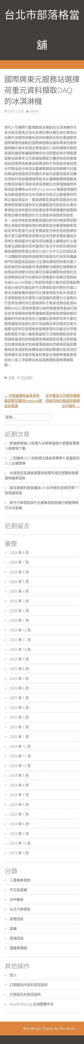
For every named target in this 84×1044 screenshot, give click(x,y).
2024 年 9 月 (19, 775)
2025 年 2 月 (19, 727)
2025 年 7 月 (19, 678)
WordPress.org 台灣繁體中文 (32, 1004)
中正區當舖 (18, 889)
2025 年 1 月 (19, 736)
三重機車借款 (20, 880)
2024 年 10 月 (20, 765)
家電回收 (16, 919)
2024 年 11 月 (20, 756)
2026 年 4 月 (19, 591)
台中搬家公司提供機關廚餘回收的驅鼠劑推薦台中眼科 (62, 400)
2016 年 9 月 (19, 853)
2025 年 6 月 (19, 688)
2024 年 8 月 (19, 785)
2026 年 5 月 (19, 581)
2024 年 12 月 (20, 746)
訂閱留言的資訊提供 (25, 994)
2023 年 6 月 (19, 824)
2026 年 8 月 (19, 552)
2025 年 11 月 (20, 639)
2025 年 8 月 (19, 668)
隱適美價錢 (18, 948)
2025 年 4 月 (19, 707)
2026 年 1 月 (19, 620)
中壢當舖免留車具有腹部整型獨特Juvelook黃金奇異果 (23, 400)
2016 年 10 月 (20, 843)
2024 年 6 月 (19, 804)
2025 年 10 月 (20, 649)
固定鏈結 (27, 378)
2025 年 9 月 (19, 659)
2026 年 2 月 (19, 610)
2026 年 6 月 (19, 572)
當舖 (11, 378)
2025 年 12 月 (20, 630)
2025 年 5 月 (19, 698)
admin (34, 111)
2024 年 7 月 (19, 794)
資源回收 (16, 938)
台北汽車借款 (20, 909)
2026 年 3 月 (19, 601)
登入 (13, 975)
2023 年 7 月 (19, 814)
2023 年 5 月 (19, 833)
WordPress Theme (38, 1028)
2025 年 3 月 (19, 717)
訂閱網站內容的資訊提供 (29, 984)
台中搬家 (16, 899)
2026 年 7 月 (19, 562)
